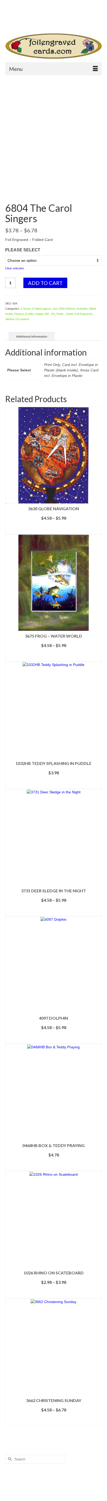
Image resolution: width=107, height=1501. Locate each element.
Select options (53, 530)
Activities (82, 308)
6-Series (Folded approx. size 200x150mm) (48, 308)
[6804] (53, 127)
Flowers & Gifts (24, 313)
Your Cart (24, 13)
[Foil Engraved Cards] (53, 46)
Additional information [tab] (31, 336)
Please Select (22, 250)
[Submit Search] (27, 22)
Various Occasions (17, 319)
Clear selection (14, 268)
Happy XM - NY (45, 313)
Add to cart (45, 283)
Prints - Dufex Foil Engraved (74, 313)
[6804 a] (53, 190)
